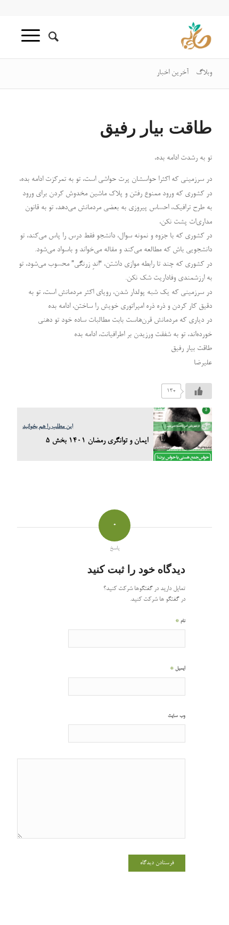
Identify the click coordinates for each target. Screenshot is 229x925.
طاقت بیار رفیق (156, 126)
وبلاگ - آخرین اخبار (184, 73)
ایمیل (177, 668)
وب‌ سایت (176, 716)
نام (180, 620)
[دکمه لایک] (198, 391)
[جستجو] (52, 36)
